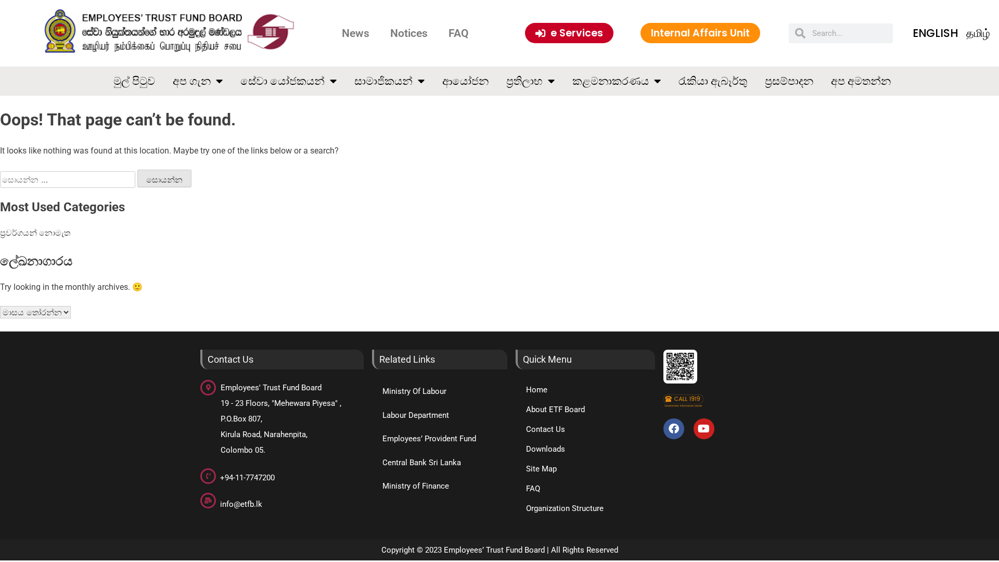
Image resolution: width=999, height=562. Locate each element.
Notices (409, 33)
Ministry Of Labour (414, 391)
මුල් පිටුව (134, 80)
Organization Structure (565, 508)
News (355, 33)
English (935, 33)
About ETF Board (555, 409)
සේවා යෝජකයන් (282, 80)
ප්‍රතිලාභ (524, 80)
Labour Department (415, 415)
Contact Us (545, 429)
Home (536, 389)
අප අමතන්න (861, 80)
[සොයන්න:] (68, 180)
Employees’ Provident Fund (429, 438)
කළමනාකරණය (610, 80)
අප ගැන (192, 80)
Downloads (545, 449)
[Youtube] (704, 428)
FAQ (458, 33)
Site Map (541, 469)
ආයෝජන (465, 80)
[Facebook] (673, 428)
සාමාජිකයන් (383, 80)
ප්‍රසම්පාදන (789, 80)
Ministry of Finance (415, 486)
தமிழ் (978, 33)
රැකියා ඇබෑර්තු (712, 80)
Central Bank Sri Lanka (421, 462)
